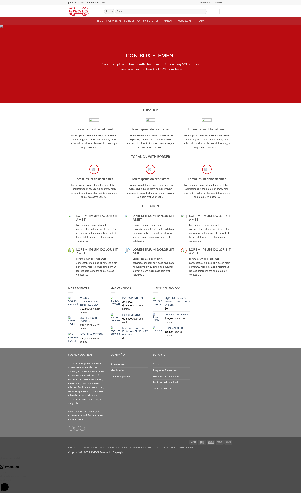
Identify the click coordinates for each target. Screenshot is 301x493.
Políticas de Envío (162, 388)
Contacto (218, 3)
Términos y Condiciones (166, 376)
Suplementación (88, 448)
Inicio (100, 21)
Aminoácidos (186, 448)
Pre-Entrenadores (166, 448)
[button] (223, 11)
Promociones (106, 448)
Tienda (200, 21)
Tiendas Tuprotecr (120, 376)
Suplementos (150, 21)
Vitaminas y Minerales (141, 448)
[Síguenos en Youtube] (231, 3)
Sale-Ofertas (113, 21)
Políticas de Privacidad (165, 382)
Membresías (184, 21)
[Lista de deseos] (216, 11)
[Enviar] (203, 11)
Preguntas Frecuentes (165, 370)
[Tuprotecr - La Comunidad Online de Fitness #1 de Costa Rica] (84, 11)
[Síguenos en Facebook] (225, 3)
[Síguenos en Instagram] (228, 3)
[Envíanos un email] (82, 428)
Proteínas (121, 448)
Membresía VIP (203, 3)
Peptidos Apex (132, 21)
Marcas (168, 21)
